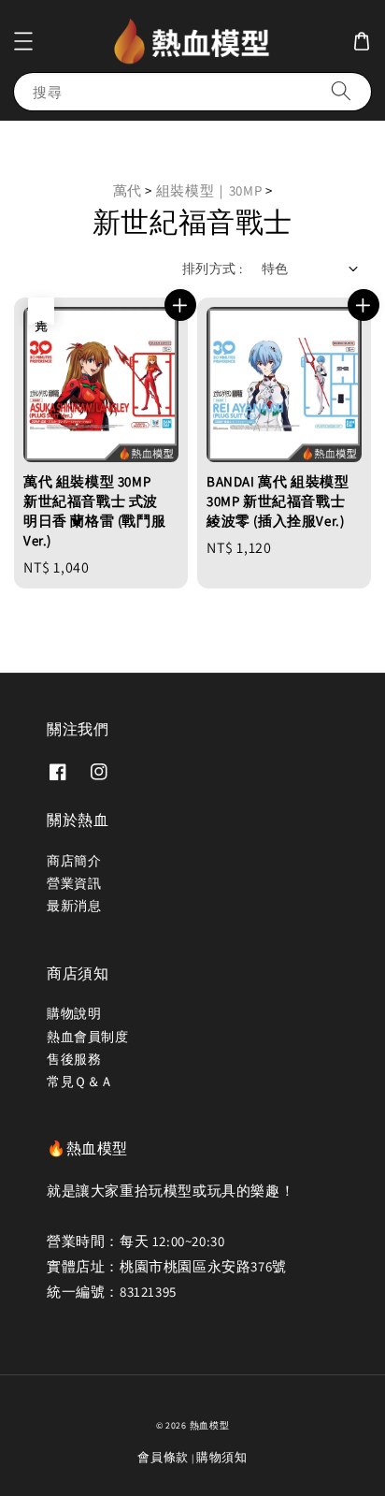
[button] (23, 41)
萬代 (127, 190)
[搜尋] (341, 91)
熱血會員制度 (88, 1036)
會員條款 (163, 1457)
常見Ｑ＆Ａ (80, 1081)
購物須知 (222, 1457)
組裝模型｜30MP (210, 190)
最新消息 (74, 905)
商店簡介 (74, 860)
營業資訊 (74, 883)
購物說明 (74, 1013)
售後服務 (74, 1059)
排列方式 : (212, 268)
